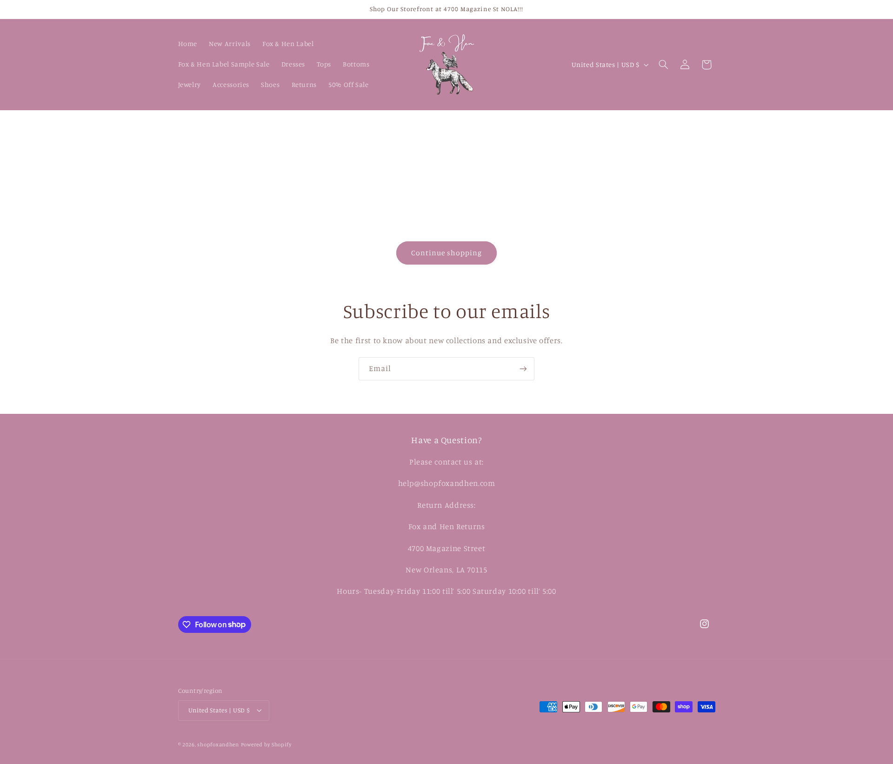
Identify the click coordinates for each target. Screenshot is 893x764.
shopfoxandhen (218, 744)
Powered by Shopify (266, 744)
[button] (663, 64)
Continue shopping (446, 252)
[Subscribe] (523, 368)
